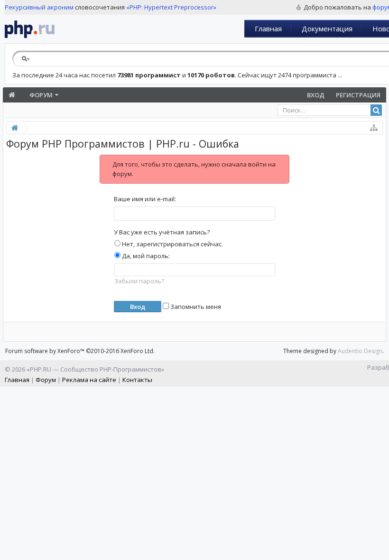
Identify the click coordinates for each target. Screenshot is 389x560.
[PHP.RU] (30, 29)
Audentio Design (360, 351)
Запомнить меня (195, 306)
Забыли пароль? (139, 281)
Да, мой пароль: (145, 256)
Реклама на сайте (89, 379)
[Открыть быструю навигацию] (373, 127)
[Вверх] (379, 549)
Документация (327, 28)
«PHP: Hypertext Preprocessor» (171, 7)
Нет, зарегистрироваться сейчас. (171, 244)
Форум (41, 95)
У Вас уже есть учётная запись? (162, 232)
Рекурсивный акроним (39, 7)
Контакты (137, 379)
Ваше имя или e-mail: (145, 199)
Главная (268, 28)
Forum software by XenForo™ (80, 351)
